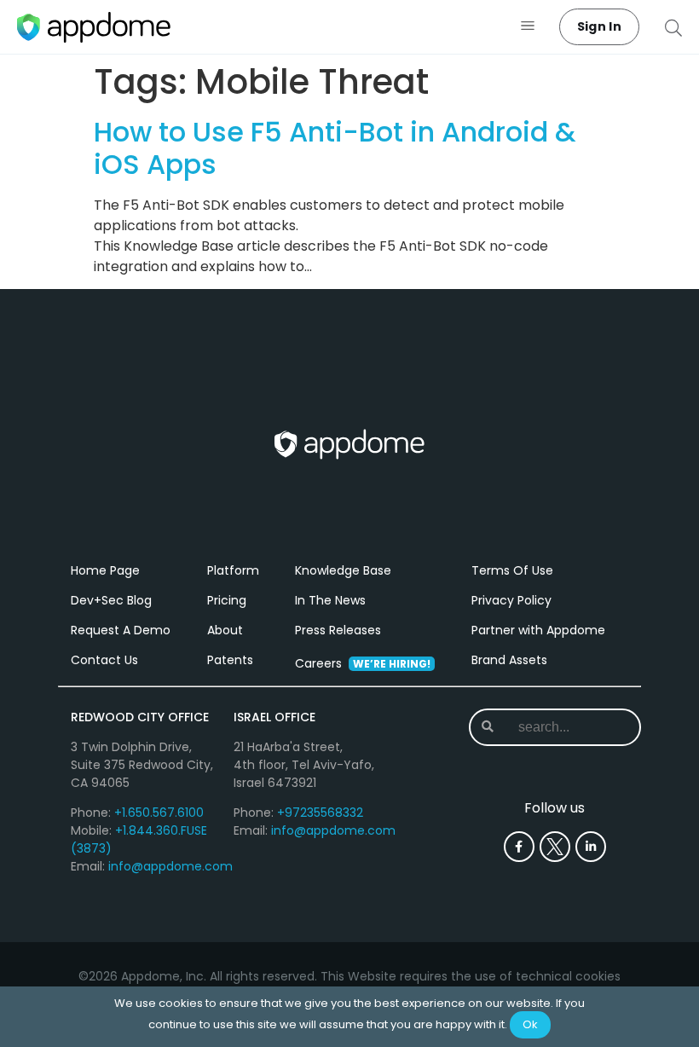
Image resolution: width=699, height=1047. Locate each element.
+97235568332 (320, 812)
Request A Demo (120, 630)
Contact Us (104, 659)
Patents (230, 659)
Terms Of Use (512, 570)
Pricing (226, 600)
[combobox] (564, 727)
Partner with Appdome (538, 630)
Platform (233, 570)
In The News (330, 600)
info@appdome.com (170, 866)
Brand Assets (509, 659)
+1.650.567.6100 (159, 812)
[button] (528, 27)
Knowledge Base (343, 570)
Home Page (105, 570)
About (225, 630)
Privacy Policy (511, 600)
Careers (362, 663)
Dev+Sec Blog (111, 600)
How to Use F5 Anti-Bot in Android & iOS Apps (334, 148)
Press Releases (338, 630)
